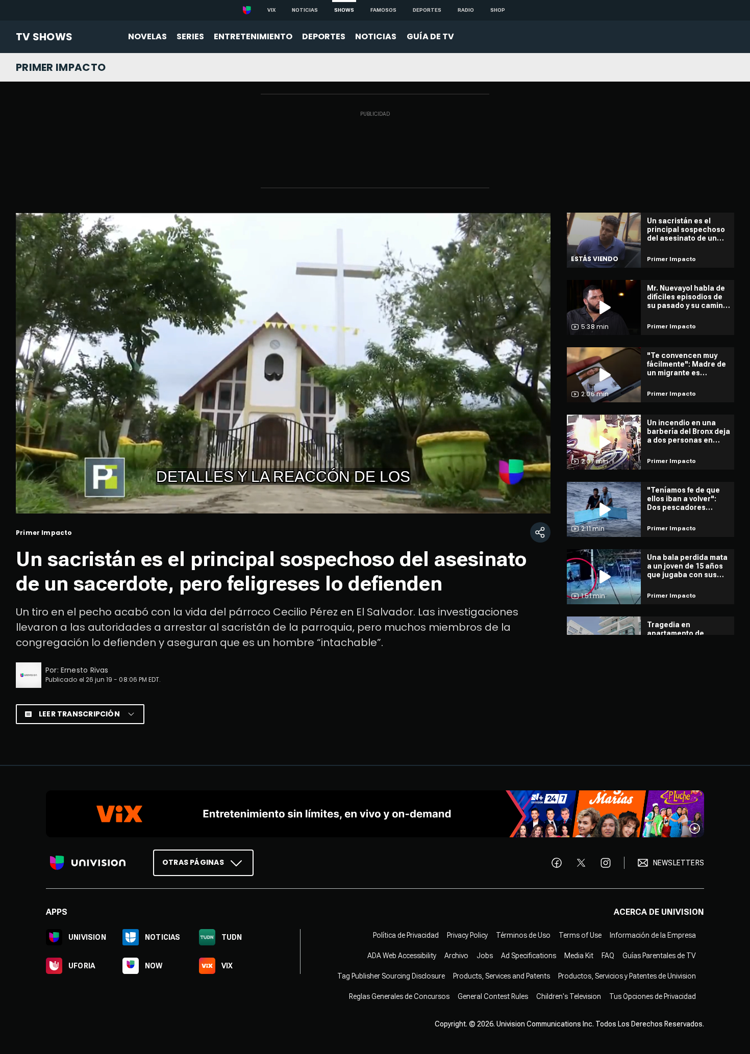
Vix (271, 10)
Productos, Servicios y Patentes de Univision (627, 976)
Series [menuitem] (190, 36)
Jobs (485, 956)
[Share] (540, 532)
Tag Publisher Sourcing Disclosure (391, 976)
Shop (497, 10)
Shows (344, 10)
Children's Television (568, 996)
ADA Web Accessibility (401, 956)
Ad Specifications (528, 956)
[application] (283, 363)
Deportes (427, 10)
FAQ (608, 956)
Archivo (456, 956)
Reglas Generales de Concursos (399, 996)
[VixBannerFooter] (375, 813)
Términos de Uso (523, 935)
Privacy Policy (467, 935)
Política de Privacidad (406, 935)
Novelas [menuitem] (147, 36)
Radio (466, 10)
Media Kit (578, 956)
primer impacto (61, 67)
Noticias (305, 10)
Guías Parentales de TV (659, 956)
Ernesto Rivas (85, 670)
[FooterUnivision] (88, 863)
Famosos (383, 10)
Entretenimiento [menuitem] (253, 36)
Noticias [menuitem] (375, 36)
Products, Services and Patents (501, 976)
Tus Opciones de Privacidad (652, 996)
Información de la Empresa (653, 935)
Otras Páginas (193, 862)
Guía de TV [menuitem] (430, 36)
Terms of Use (580, 935)
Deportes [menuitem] (323, 36)
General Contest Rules (493, 996)
